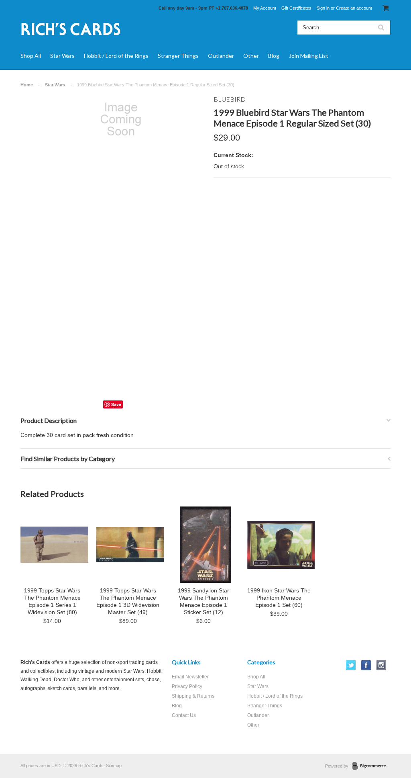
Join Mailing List (308, 55)
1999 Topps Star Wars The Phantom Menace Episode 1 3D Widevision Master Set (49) (127, 601)
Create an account (354, 8)
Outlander (221, 55)
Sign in (323, 8)
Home (26, 84)
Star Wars (62, 55)
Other (251, 55)
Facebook (366, 665)
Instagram (381, 665)
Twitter (351, 665)
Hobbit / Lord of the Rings (116, 55)
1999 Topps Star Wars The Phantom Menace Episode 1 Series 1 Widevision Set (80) (52, 601)
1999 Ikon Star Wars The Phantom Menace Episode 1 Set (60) (279, 597)
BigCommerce (371, 766)
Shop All (30, 55)
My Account (264, 8)
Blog (273, 55)
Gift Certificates (296, 8)
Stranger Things (178, 55)
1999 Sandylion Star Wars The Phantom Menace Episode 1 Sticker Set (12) (203, 601)
